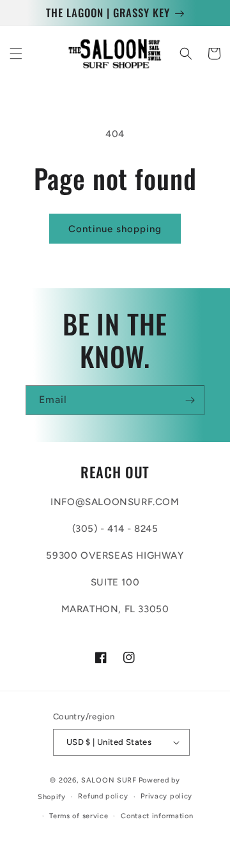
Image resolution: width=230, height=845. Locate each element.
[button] (16, 54)
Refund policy (103, 796)
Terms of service (78, 816)
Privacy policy (166, 796)
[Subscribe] (190, 400)
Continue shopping (115, 229)
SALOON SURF (109, 780)
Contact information (157, 816)
